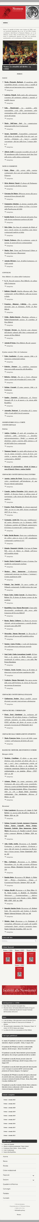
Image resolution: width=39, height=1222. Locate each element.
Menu (5, 23)
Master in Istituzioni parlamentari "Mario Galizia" (16, 1146)
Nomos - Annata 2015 (9, 1127)
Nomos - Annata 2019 (9, 1112)
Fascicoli (6, 1175)
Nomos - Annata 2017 (9, 1119)
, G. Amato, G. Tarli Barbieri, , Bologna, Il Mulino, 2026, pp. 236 (20, 812)
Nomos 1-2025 (19, 965)
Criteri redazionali (9, 1170)
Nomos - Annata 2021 (9, 1104)
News (5, 1161)
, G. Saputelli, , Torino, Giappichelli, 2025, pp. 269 (20, 849)
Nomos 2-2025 (31, 950)
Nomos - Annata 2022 (9, 1100)
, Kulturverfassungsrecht (20, 319)
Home (5, 1157)
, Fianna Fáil (20, 550)
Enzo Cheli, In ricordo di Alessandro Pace (14, 1006)
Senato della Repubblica (10, 1152)
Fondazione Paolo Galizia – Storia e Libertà (15, 1148)
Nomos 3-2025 (19, 950)
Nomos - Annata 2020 (9, 1108)
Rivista (5, 1166)
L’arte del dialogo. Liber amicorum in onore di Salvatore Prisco (20, 1020)
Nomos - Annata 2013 (9, 1135)
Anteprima (9, 90)
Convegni (6, 1189)
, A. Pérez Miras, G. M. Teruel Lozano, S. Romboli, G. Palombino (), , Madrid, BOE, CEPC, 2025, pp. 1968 (20, 895)
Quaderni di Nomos (10, 1184)
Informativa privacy (20, 1210)
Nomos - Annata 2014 (9, 1131)
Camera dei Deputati (9, 1144)
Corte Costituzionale (9, 1150)
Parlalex (6, 1193)
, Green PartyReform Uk (20, 597)
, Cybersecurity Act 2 (20, 719)
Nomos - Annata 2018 (9, 1115)
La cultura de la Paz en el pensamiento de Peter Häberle (18, 1030)
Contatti (6, 1198)
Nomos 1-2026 (7, 950)
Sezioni (5, 1180)
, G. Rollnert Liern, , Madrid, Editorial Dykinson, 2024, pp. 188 (20, 910)
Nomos (19, 1214)
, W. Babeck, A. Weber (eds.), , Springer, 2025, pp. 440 (20, 879)
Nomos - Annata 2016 (9, 1123)
